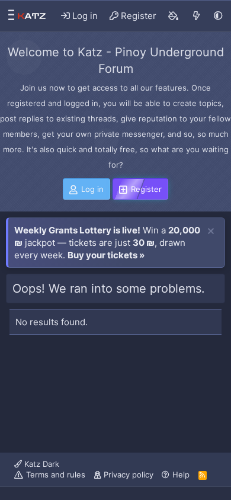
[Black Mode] (218, 16)
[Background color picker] (173, 16)
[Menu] (8, 16)
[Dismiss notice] (211, 231)
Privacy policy (128, 474)
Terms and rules (55, 474)
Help (181, 474)
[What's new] (196, 16)
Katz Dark (40, 464)
